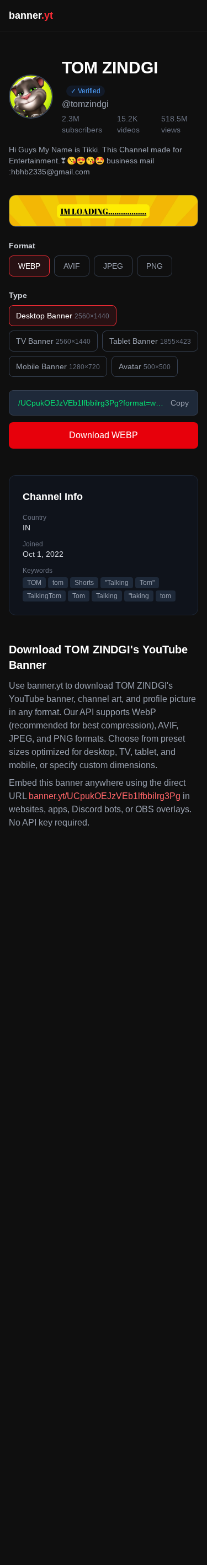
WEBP (29, 266)
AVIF (71, 266)
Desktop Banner (62, 315)
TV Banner (53, 341)
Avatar (145, 366)
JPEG (113, 266)
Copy (180, 402)
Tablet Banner (150, 341)
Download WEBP (103, 435)
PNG (154, 266)
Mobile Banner (58, 366)
